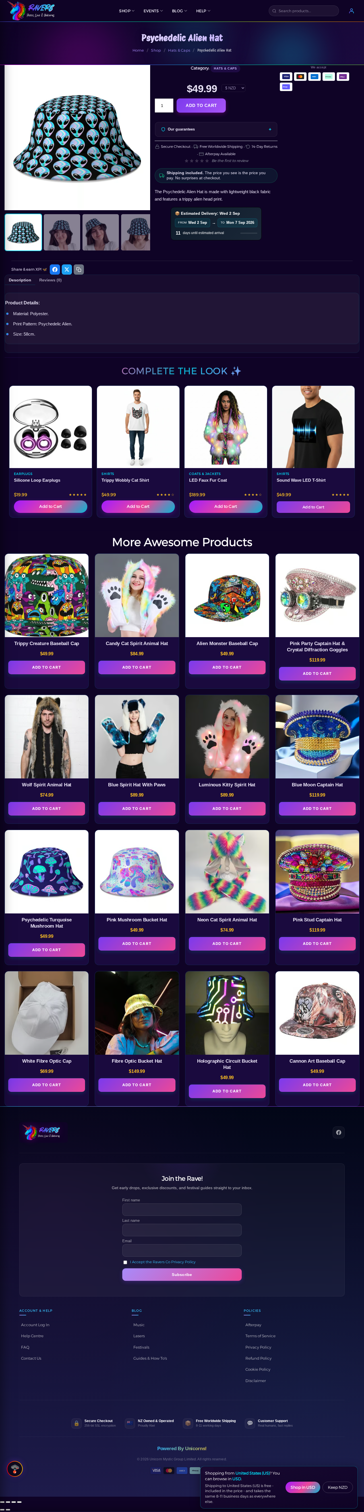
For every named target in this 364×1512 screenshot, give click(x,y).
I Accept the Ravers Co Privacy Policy (163, 1262)
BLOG (177, 11)
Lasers (139, 1336)
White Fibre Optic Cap (46, 1061)
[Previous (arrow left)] (2, 1510)
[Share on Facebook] (55, 269)
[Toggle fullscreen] (8, 1502)
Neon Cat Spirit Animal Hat (227, 920)
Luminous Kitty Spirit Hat (227, 784)
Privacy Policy (258, 1347)
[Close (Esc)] (19, 1502)
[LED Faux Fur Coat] (226, 427)
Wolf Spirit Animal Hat (46, 784)
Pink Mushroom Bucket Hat (137, 920)
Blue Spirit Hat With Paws (137, 784)
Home (138, 50)
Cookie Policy (257, 1369)
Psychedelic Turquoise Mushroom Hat (46, 923)
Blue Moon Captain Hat (317, 784)
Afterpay (253, 1325)
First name (131, 1200)
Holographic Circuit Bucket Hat (227, 1064)
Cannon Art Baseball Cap (317, 1061)
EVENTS (151, 11)
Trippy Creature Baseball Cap (46, 643)
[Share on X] (67, 269)
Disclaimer (255, 1380)
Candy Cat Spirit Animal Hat (137, 643)
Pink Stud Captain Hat (317, 920)
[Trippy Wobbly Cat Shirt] (138, 427)
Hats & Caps (179, 50)
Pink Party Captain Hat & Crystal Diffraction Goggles (317, 646)
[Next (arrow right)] (8, 1510)
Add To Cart (46, 667)
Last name (131, 1220)
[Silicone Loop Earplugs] (50, 427)
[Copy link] (79, 269)
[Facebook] (339, 1132)
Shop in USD (303, 1487)
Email (127, 1241)
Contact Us (31, 1358)
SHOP (125, 11)
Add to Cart (50, 506)
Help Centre (32, 1336)
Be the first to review (230, 161)
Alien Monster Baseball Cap (227, 643)
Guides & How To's (150, 1358)
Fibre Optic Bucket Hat (137, 1061)
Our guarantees (181, 129)
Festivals (141, 1347)
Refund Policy (258, 1358)
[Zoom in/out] (2, 1502)
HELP (201, 11)
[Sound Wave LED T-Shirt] (313, 427)
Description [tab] (20, 280)
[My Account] (351, 10)
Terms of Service (260, 1336)
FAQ (25, 1347)
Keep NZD (338, 1487)
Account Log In (35, 1325)
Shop (156, 50)
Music (139, 1325)
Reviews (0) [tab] (50, 280)
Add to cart (201, 105)
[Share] (13, 1502)
